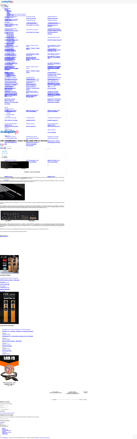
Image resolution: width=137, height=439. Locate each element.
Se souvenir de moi (5, 409)
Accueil (1, 138)
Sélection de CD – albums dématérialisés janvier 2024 (54, 95)
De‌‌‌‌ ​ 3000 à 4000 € (10, 36)
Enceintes (8, 13)
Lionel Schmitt (8, 146)
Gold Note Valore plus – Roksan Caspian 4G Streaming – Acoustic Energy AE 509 (32, 59)
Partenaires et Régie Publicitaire (55, 392)
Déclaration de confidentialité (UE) (72, 393)
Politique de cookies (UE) (72, 392)
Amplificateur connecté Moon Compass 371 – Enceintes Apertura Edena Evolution (54, 67)
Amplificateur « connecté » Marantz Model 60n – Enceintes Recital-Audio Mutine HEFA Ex (11, 59)
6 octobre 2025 (3, 147)
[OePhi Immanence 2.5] (9, 273)
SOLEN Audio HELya (6, 350)
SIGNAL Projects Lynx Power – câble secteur (11, 20)
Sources (8, 15)
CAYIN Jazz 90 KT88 (31, 18)
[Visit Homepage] (8, 3)
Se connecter (2, 422)
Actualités (6, 6)
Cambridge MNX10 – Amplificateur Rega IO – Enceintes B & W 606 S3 (10, 50)
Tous (8, 9)
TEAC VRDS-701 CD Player (32, 32)
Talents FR (7, 127)
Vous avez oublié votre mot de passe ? (7, 413)
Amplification (9, 11)
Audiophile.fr (55, 399)
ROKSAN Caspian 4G (53, 79)
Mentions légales (72, 391)
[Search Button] (9, 4)
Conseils (6, 72)
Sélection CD (4, 433)
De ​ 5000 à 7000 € (10, 38)
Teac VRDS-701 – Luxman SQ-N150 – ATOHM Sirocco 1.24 (54, 57)
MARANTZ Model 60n (53, 18)
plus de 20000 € (10, 44)
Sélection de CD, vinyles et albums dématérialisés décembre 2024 (32, 144)
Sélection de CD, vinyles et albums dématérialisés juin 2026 (11, 142)
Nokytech (80, 399)
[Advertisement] (19, 244)
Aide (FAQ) (85, 391)
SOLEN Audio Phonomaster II (11, 30)
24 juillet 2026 (2, 286)
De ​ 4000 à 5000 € (10, 37)
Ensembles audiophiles (9, 33)
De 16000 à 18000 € (11, 61)
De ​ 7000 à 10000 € (10, 39)
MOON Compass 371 (31, 126)
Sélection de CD (8, 176)
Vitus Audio (85, 399)
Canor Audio (47, 437)
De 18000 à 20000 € (11, 43)
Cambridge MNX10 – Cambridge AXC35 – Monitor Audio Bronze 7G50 (54, 74)
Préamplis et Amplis (10, 75)
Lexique (85, 392)
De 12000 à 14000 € (11, 41)
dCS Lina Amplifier (52, 132)
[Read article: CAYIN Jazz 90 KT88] (32, 282)
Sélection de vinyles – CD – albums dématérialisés (32, 111)
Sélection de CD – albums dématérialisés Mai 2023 (11, 111)
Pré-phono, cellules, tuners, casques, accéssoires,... (16, 15)
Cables (8, 12)
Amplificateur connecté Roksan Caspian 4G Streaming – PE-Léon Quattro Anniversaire (11, 68)
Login (3, 7)
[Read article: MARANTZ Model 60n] (32, 287)
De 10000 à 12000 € (11, 40)
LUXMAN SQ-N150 (9, 32)
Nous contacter (55, 391)
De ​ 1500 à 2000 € (10, 35)
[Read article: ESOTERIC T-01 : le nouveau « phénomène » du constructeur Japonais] (33, 329)
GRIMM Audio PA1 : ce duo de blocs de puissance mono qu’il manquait (17, 336)
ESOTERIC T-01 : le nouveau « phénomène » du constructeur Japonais (17, 331)
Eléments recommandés (9, 73)
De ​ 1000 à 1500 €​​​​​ (10, 34)
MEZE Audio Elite (9, 88)
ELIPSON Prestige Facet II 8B (54, 40)
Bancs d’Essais (5, 429)
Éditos (6, 5)
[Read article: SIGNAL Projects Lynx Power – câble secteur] (32, 278)
